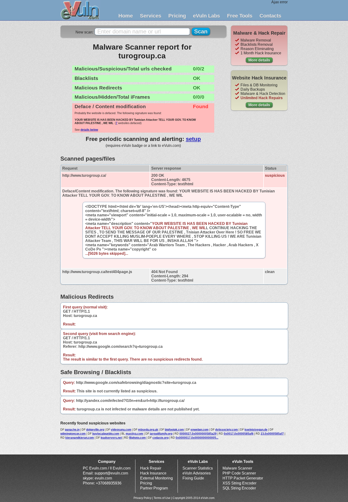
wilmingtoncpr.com (73, 433)
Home (125, 16)
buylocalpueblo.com (105, 433)
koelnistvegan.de (256, 429)
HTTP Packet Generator (243, 478)
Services (150, 16)
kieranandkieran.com (79, 437)
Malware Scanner (237, 468)
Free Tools (239, 16)
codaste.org (160, 437)
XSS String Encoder (239, 483)
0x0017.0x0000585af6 (239, 433)
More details (259, 60)
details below (89, 129)
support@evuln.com (111, 473)
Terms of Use (162, 498)
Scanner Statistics (198, 468)
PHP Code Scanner (239, 473)
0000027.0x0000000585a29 (198, 433)
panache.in (72, 429)
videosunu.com (121, 429)
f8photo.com (137, 437)
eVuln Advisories (197, 473)
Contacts (270, 16)
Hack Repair (150, 468)
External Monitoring (156, 478)
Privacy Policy (143, 498)
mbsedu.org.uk (148, 429)
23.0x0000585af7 (272, 433)
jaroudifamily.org (161, 433)
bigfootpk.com (174, 429)
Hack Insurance (153, 473)
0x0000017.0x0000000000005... (197, 437)
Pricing (177, 16)
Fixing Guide (193, 478)
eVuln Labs (206, 16)
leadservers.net (111, 437)
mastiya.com (134, 433)
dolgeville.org (95, 429)
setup (193, 139)
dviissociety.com (226, 429)
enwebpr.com (200, 429)
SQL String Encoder (239, 488)
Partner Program (154, 488)
